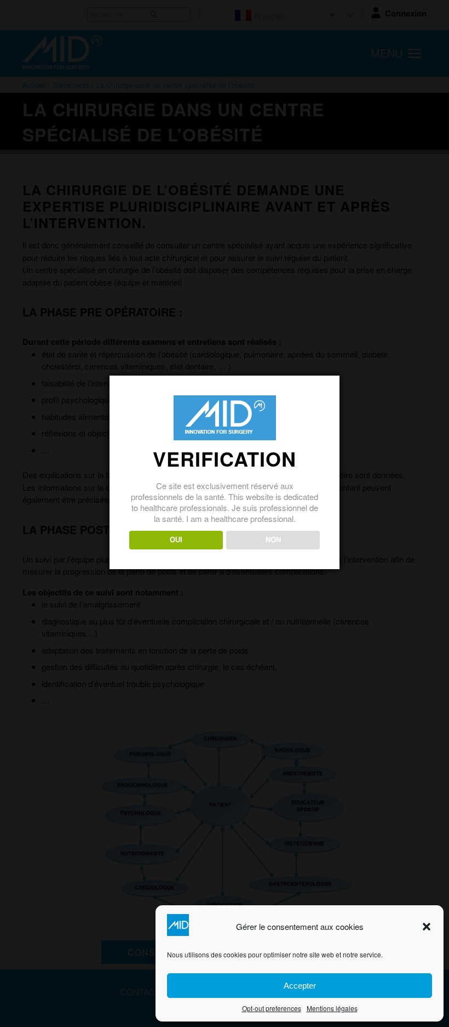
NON (273, 540)
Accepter (300, 985)
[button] (426, 926)
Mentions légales (332, 1008)
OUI (176, 540)
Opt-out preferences (271, 1008)
